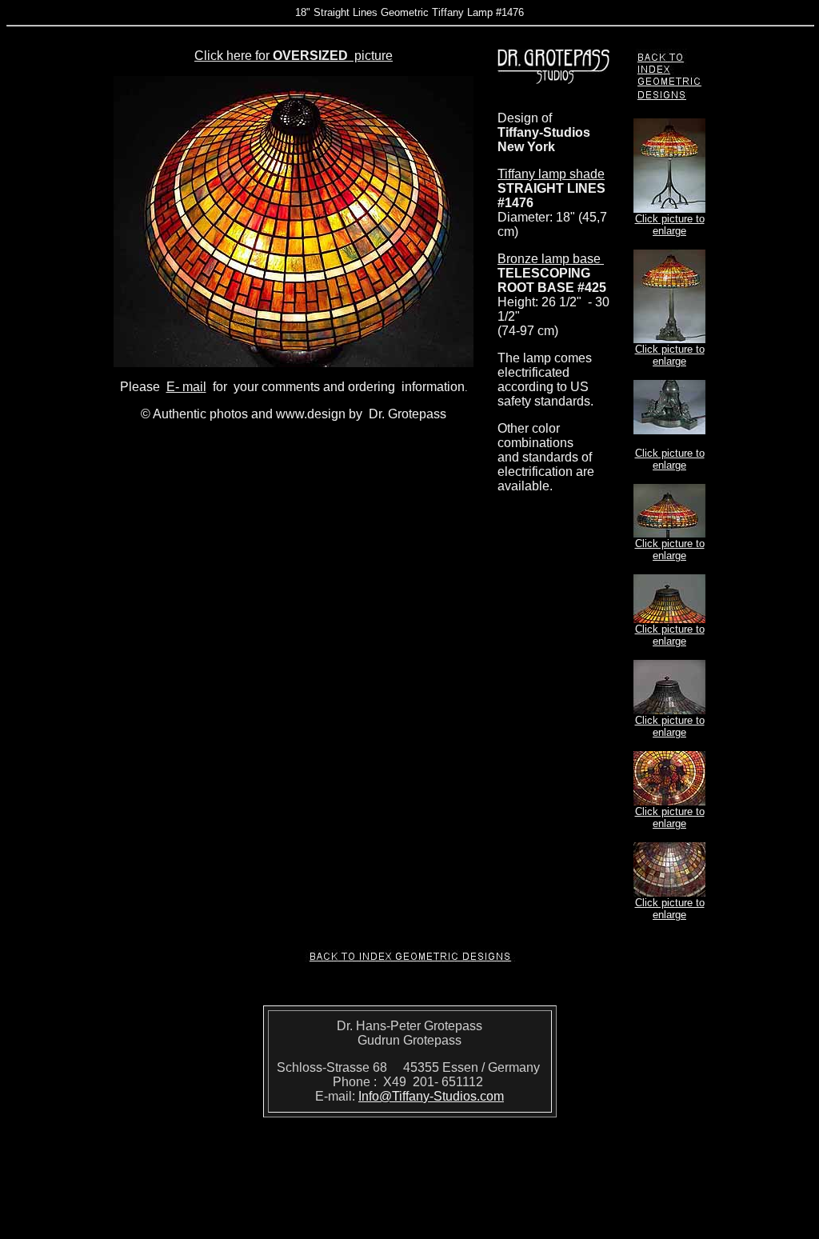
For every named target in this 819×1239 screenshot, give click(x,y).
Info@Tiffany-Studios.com (431, 1096)
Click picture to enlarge (670, 225)
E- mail (186, 387)
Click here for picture (293, 55)
